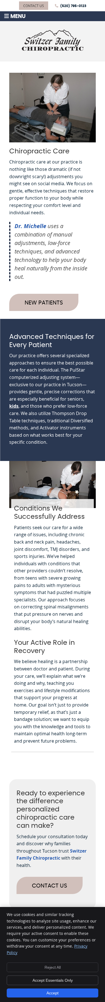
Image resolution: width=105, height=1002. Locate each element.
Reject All (53, 967)
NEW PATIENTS (44, 303)
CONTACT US (33, 5)
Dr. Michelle (30, 226)
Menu (17, 16)
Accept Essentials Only (52, 980)
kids (13, 406)
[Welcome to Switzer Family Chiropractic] (52, 49)
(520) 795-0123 (73, 6)
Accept (52, 993)
